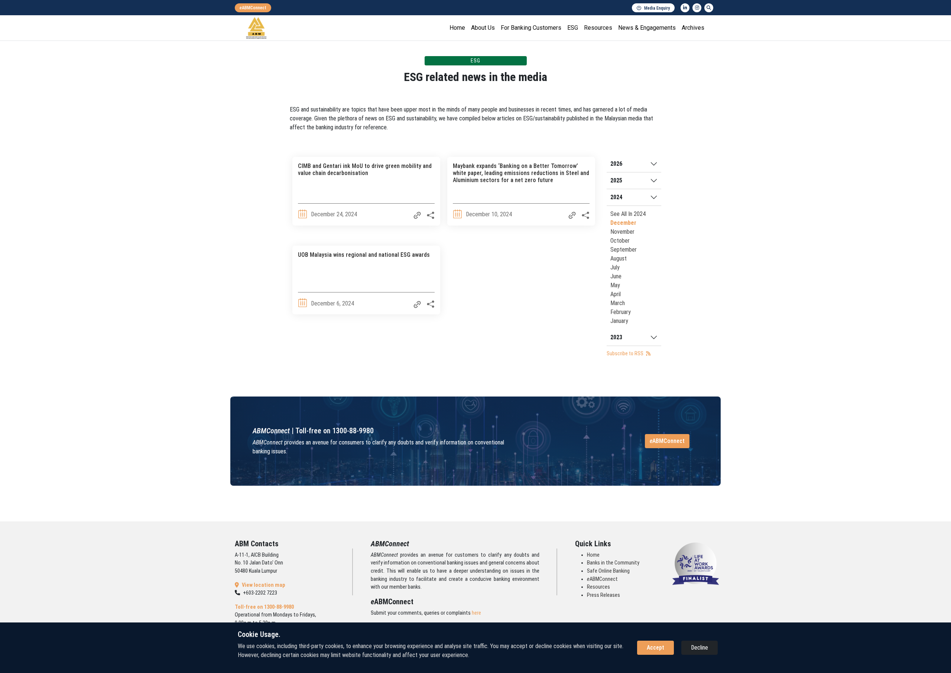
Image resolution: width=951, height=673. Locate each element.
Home (457, 27)
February (620, 312)
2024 (616, 197)
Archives (693, 27)
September (623, 249)
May (615, 285)
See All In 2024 (628, 213)
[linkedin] (685, 7)
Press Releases (603, 595)
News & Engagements (647, 27)
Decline (699, 647)
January (619, 320)
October (620, 240)
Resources (598, 27)
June (615, 276)
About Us (483, 27)
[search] (708, 7)
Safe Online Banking (608, 571)
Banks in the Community (613, 563)
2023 (616, 337)
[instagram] (696, 7)
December (623, 222)
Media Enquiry (657, 8)
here (476, 613)
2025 (616, 180)
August (618, 258)
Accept (655, 647)
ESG (572, 27)
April (615, 294)
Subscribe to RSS (626, 353)
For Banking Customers (531, 27)
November (622, 231)
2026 (616, 163)
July (615, 267)
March (617, 303)
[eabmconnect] (253, 7)
